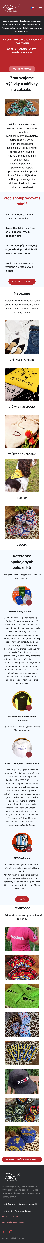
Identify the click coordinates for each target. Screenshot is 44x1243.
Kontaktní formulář (28, 1204)
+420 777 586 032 (10, 1216)
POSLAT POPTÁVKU (22, 69)
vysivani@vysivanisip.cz (13, 1222)
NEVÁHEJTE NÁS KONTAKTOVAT (22, 1159)
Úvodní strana (8, 1204)
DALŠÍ (22, 899)
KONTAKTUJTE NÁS (22, 281)
